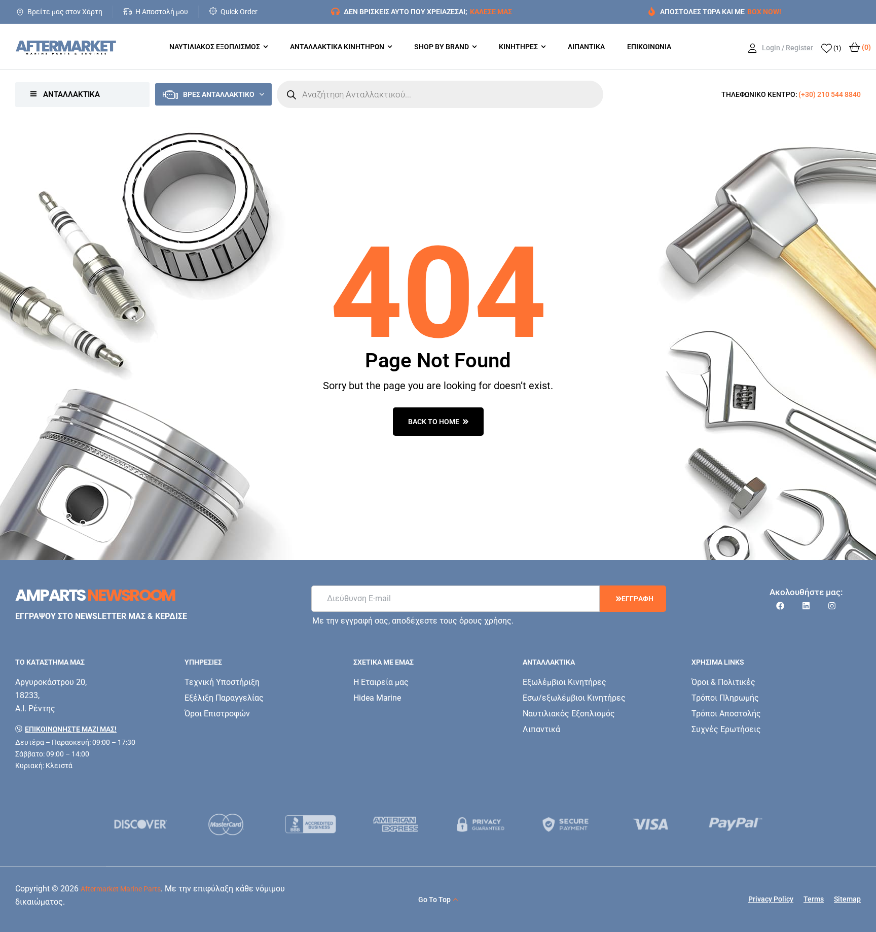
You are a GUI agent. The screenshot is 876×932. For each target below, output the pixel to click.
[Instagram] (832, 606)
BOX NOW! (764, 12)
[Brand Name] (141, 824)
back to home (433, 422)
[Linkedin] (806, 606)
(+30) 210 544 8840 (829, 94)
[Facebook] (780, 606)
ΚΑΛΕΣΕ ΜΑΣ (491, 12)
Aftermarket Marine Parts (121, 889)
